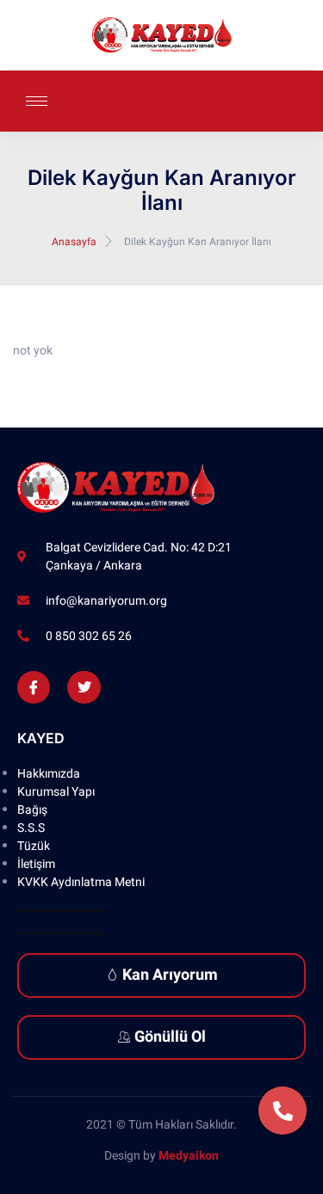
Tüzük (33, 846)
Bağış (32, 810)
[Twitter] (83, 687)
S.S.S (31, 828)
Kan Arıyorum (170, 975)
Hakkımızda (48, 774)
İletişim (36, 864)
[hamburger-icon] (36, 101)
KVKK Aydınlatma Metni (81, 882)
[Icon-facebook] (33, 687)
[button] (282, 1110)
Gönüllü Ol (170, 1037)
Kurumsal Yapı (56, 792)
